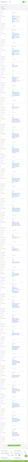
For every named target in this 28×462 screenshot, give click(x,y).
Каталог (5, 4)
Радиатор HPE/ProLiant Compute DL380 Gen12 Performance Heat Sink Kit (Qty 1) (16, 250)
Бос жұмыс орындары (4, 457)
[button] (26, 456)
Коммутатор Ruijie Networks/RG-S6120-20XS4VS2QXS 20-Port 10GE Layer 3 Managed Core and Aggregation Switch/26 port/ (15, 434)
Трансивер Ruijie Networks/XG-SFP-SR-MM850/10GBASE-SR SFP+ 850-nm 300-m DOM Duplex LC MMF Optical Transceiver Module (16, 348)
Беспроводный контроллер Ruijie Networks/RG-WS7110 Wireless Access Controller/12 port (16, 334)
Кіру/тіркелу (23, 2)
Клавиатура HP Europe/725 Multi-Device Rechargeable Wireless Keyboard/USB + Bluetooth (15, 274)
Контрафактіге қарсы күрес (18, 458)
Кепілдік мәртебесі (17, 457)
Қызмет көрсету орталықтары (5, 458)
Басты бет (2, 4)
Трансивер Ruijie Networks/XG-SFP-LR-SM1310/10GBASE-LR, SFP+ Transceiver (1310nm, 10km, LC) (16, 376)
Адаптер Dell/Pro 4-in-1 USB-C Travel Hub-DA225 (16, 237)
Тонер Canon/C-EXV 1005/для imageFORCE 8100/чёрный (16, 262)
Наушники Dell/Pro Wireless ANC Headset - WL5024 (15, 107)
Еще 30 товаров (14, 445)
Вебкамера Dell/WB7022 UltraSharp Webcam (15, 66)
